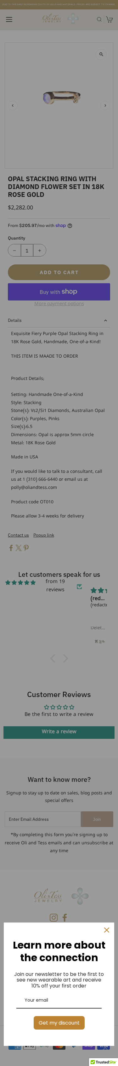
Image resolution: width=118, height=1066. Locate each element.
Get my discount (59, 1022)
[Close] (106, 930)
